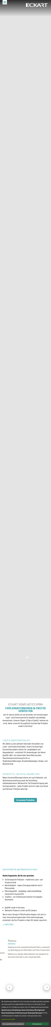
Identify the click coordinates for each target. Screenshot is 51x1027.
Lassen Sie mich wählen (8, 1019)
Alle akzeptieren (37, 1024)
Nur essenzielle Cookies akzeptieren (13, 1024)
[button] (9, 987)
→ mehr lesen (8, 924)
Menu (5, 2)
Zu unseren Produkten (25, 800)
